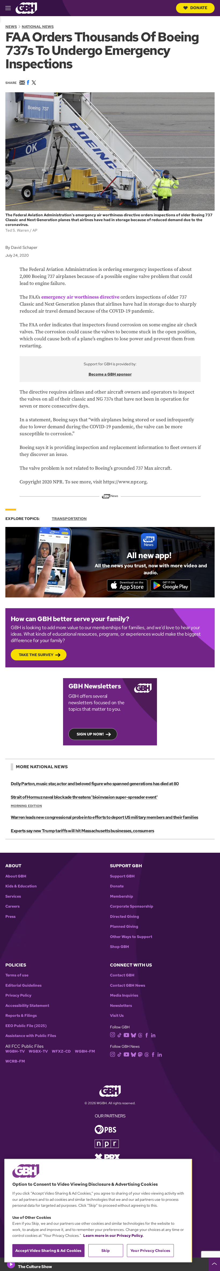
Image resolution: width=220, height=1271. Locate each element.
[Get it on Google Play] (171, 585)
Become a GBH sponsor (110, 374)
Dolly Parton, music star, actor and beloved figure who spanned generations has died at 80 (95, 784)
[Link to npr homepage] (107, 1143)
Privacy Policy (18, 995)
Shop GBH (119, 946)
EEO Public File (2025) (26, 1026)
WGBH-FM (85, 1051)
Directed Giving (124, 916)
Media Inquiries (124, 995)
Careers (12, 906)
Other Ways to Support (131, 936)
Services (13, 896)
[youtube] (126, 1034)
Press (10, 916)
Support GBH (122, 876)
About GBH (15, 876)
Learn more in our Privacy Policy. (113, 1235)
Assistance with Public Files (30, 1035)
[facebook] (146, 1035)
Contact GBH (122, 975)
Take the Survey (36, 654)
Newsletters (121, 1005)
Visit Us (117, 1015)
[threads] (140, 1035)
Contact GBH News (127, 985)
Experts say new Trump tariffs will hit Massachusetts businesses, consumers (82, 831)
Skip (105, 1250)
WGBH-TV (15, 1051)
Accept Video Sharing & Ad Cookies (48, 1250)
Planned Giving (124, 926)
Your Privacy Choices (150, 1250)
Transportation (69, 518)
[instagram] (112, 1034)
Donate (198, 7)
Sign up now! (90, 734)
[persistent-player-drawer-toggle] (214, 1264)
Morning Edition (26, 806)
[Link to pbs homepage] (105, 1129)
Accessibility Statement (27, 1005)
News (11, 26)
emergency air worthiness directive (80, 297)
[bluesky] (133, 1035)
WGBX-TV (38, 1051)
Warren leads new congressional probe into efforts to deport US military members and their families (104, 817)
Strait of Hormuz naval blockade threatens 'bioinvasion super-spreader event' (84, 797)
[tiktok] (119, 1035)
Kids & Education (21, 886)
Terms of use (16, 975)
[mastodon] (140, 1054)
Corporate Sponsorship (131, 906)
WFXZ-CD (61, 1051)
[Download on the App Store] (127, 585)
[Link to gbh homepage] (26, 7)
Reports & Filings (21, 1015)
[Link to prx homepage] (107, 1157)
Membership (121, 896)
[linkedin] (153, 1035)
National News (38, 26)
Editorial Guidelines (23, 985)
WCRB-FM (15, 1061)
